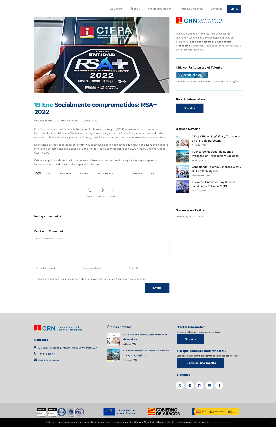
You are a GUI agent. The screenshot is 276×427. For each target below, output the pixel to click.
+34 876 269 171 (46, 354)
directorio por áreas (48, 360)
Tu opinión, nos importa (200, 363)
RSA (152, 173)
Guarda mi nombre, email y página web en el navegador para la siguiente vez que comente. (91, 279)
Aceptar (215, 422)
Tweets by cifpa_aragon (190, 216)
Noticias (61, 121)
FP (123, 173)
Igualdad (137, 173)
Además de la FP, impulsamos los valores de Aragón (207, 81)
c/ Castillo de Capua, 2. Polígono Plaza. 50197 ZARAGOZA (67, 347)
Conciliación (65, 173)
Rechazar (225, 422)
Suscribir (189, 108)
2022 (48, 173)
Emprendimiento (105, 173)
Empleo (84, 173)
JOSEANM (74, 121)
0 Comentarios (89, 121)
